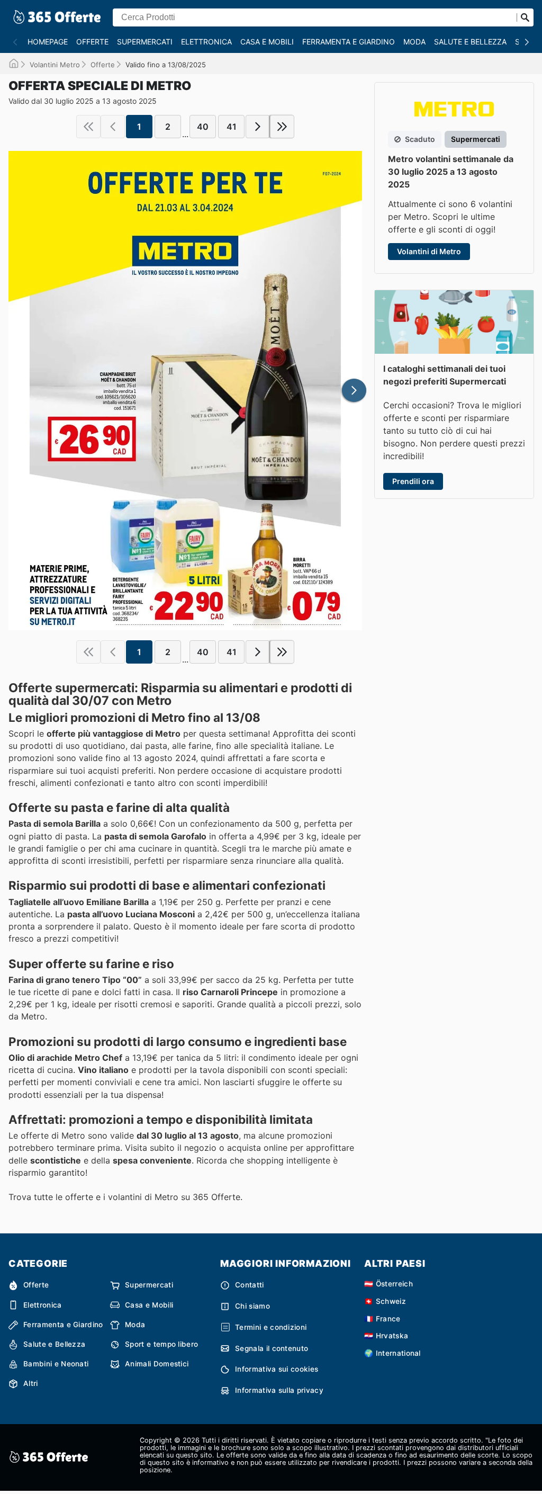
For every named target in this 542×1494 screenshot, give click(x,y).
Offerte (92, 41)
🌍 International (392, 1353)
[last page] (282, 126)
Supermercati (145, 41)
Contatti (249, 1285)
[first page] (88, 126)
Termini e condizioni (270, 1327)
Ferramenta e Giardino (348, 41)
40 (203, 126)
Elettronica (206, 41)
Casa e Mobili (267, 41)
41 (232, 126)
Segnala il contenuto (271, 1348)
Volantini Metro (55, 64)
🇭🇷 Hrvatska (386, 1335)
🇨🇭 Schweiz (385, 1301)
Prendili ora (413, 481)
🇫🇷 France (382, 1318)
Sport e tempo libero (161, 1344)
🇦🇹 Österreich (388, 1284)
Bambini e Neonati (55, 1363)
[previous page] (113, 126)
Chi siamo (252, 1306)
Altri (30, 1383)
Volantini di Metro (429, 251)
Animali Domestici (156, 1363)
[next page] (258, 126)
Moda (414, 41)
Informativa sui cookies (276, 1369)
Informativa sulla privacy (279, 1390)
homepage (48, 41)
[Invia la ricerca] (525, 17)
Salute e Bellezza (470, 41)
